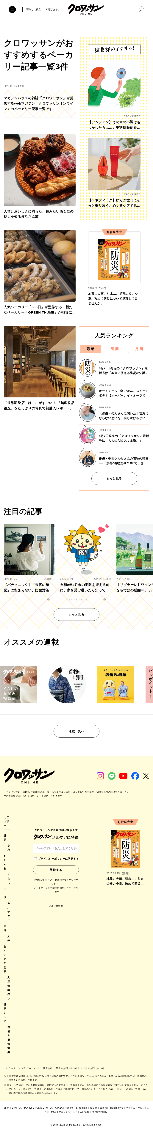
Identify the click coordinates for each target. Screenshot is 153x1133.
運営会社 (48, 1068)
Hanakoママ (117, 1108)
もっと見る (114, 478)
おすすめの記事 (5, 959)
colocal (104, 1108)
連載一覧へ (76, 731)
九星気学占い (8, 988)
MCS (54, 1112)
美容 (8, 847)
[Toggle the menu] (12, 9)
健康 (5, 837)
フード (5, 893)
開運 (5, 927)
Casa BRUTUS (44, 1108)
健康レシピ (5, 1013)
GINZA (59, 1108)
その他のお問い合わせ (92, 1068)
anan (7, 1108)
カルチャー (8, 911)
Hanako (69, 1108)
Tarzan (94, 1108)
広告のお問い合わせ (67, 1068)
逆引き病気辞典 (8, 1040)
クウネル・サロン (135, 1108)
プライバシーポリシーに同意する (58, 858)
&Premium (82, 1108)
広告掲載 (84, 1112)
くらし (8, 878)
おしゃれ (5, 862)
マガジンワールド (68, 1112)
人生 (8, 938)
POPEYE (29, 1108)
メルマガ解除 (56, 905)
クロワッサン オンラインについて (22, 1068)
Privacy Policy (99, 1112)
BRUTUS (17, 1108)
